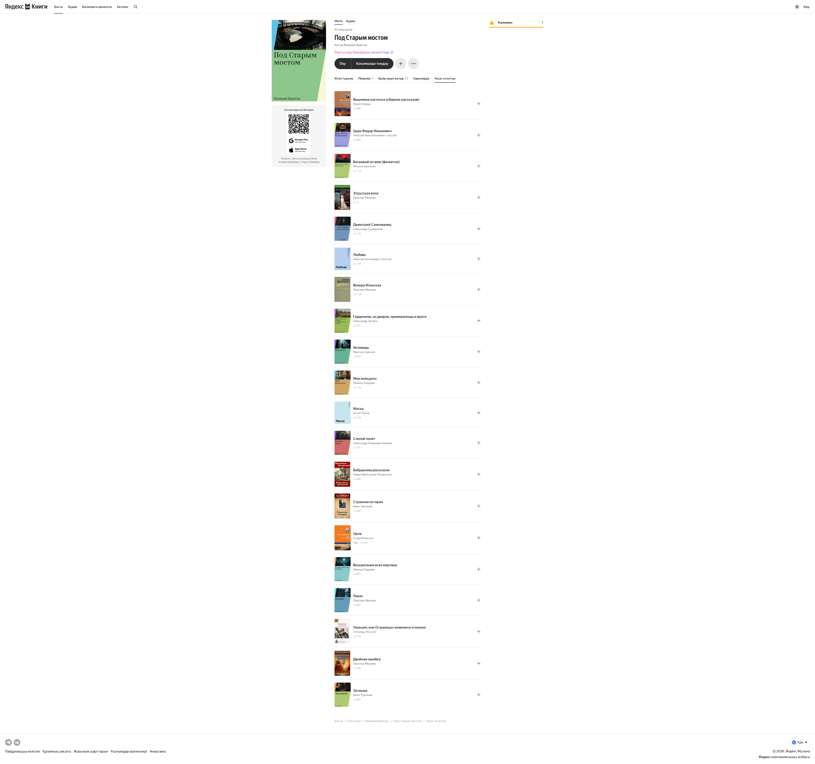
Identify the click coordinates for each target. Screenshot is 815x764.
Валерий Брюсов (355, 45)
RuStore (285, 158)
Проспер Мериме (364, 197)
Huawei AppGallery (289, 161)
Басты (58, 6)
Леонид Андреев (364, 383)
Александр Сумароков (367, 229)
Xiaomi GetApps (310, 161)
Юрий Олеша (361, 104)
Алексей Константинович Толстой (375, 135)
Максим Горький (364, 352)
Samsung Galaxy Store (304, 158)
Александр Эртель (365, 321)
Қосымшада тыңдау (372, 63)
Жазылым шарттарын (91, 751)
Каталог (122, 6)
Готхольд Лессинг (364, 631)
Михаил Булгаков (364, 166)
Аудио (72, 6)
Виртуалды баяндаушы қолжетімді (361, 52)
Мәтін (338, 21)
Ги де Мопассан (363, 538)
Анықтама (158, 751)
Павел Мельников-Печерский (372, 474)
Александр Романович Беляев (372, 443)
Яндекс (765, 757)
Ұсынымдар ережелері (129, 751)
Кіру (807, 6)
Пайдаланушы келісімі (22, 751)
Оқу (343, 63)
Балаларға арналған (97, 6)
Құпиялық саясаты (57, 751)
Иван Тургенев (362, 506)
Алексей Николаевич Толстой (372, 259)
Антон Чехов (361, 413)
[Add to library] (479, 103)
